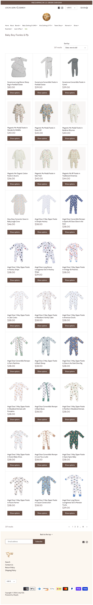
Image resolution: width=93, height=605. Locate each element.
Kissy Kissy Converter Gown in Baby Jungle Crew (17, 220)
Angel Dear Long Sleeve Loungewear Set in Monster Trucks (72, 502)
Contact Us (9, 565)
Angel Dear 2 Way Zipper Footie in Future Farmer (18, 501)
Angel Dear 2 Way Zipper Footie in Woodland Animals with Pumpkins (18, 408)
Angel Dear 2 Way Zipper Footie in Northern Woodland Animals (73, 407)
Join (13, 8)
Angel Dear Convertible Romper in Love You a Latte (46, 455)
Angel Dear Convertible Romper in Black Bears (46, 407)
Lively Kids (20, 593)
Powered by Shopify (11, 595)
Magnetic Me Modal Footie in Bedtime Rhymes (72, 129)
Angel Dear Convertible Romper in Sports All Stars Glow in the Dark (73, 221)
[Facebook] (59, 7)
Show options (15, 93)
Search (7, 562)
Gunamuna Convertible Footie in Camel (73, 83)
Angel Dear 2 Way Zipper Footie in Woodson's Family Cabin (46, 316)
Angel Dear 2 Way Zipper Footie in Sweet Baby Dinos (18, 455)
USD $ (69, 8)
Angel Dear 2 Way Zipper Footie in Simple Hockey (46, 220)
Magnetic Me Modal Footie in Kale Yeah (45, 174)
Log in (8, 8)
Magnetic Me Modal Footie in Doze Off (45, 129)
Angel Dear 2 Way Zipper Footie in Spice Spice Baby (73, 455)
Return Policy (10, 567)
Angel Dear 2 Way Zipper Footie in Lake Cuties (18, 316)
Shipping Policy (10, 570)
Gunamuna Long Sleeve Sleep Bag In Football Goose (18, 83)
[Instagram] (62, 7)
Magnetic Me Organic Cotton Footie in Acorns (17, 174)
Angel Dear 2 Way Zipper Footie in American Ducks (73, 316)
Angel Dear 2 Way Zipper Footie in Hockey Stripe (18, 268)
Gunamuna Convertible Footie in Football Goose (46, 83)
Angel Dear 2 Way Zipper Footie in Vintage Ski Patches (73, 268)
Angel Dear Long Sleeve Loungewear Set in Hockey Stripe (44, 269)
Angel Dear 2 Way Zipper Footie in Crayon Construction (46, 501)
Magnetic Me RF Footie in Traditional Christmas (71, 174)
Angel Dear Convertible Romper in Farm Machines (18, 362)
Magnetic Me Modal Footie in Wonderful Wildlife (17, 129)
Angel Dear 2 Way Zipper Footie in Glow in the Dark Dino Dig (73, 362)
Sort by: (67, 43)
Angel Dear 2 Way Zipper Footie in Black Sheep (46, 362)
